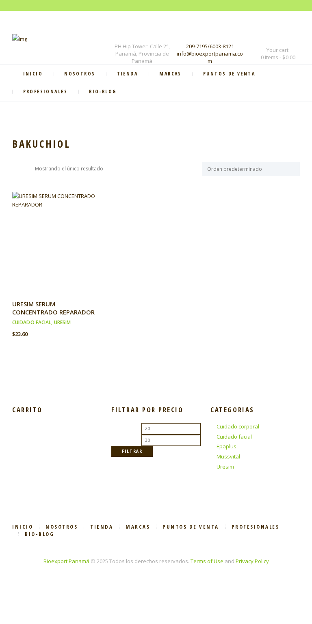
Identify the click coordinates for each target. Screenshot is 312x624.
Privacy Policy (252, 561)
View (56, 232)
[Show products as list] (28, 169)
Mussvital (228, 456)
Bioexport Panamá (66, 561)
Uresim (62, 322)
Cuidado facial (31, 322)
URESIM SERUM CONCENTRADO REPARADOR (53, 308)
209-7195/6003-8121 (210, 46)
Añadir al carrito (56, 249)
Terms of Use (207, 561)
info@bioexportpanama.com (210, 57)
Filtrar (132, 451)
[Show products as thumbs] (16, 169)
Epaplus (226, 446)
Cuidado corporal (238, 426)
